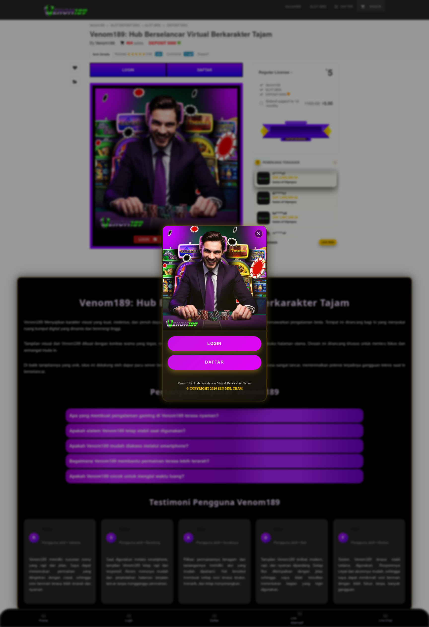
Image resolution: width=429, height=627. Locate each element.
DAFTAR (214, 362)
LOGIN (214, 343)
